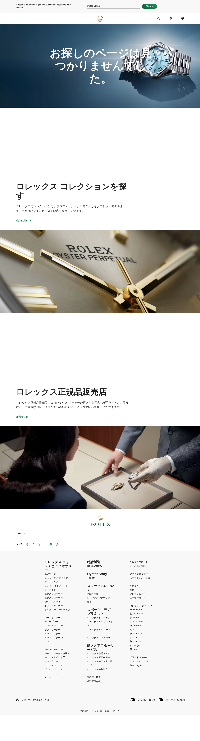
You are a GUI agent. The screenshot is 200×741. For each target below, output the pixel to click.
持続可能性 (92, 594)
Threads (137, 617)
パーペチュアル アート (98, 629)
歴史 (89, 602)
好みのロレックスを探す (57, 653)
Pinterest (137, 633)
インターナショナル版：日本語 (34, 700)
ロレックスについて (100, 588)
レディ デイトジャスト (56, 586)
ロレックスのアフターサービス (99, 663)
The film (91, 578)
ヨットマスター (52, 633)
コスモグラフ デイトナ (56, 578)
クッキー (117, 711)
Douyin (136, 645)
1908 (47, 641)
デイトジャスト (52, 582)
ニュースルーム (138, 661)
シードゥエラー (52, 617)
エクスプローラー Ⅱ (55, 598)
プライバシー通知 (100, 711)
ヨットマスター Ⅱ (54, 637)
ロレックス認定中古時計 (99, 657)
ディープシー (51, 621)
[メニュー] (22, 18)
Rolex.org (134, 665)
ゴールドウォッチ (54, 669)
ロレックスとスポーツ (98, 617)
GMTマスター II (52, 602)
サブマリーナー (52, 629)
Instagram (138, 613)
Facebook (138, 621)
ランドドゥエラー (54, 606)
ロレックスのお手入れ (98, 669)
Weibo (136, 637)
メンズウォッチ (52, 661)
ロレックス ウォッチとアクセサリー (58, 566)
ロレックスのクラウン (98, 598)
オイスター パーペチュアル (57, 611)
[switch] (142, 699)
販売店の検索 (94, 677)
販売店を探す (23, 417)
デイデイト (50, 590)
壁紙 (132, 590)
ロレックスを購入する (98, 653)
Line (135, 649)
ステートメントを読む (141, 578)
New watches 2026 (54, 649)
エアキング (50, 574)
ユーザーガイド (138, 598)
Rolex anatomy (94, 566)
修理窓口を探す (95, 681)
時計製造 (93, 562)
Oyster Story (97, 574)
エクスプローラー (54, 594)
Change (149, 6)
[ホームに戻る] (100, 18)
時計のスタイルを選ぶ (56, 657)
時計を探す (22, 220)
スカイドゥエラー (54, 625)
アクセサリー (51, 677)
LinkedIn (137, 625)
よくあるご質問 (138, 566)
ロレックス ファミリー (99, 637)
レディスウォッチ (54, 665)
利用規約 (84, 711)
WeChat (137, 641)
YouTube (137, 609)
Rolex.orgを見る (100, 722)
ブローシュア (137, 594)
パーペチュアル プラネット (100, 623)
